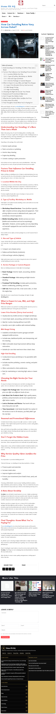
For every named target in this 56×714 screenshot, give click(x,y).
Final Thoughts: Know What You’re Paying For (18, 103)
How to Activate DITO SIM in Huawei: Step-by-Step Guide (49, 60)
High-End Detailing (12, 90)
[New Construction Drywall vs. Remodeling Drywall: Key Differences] (42, 66)
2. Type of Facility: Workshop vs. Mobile (19, 76)
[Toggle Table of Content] (35, 65)
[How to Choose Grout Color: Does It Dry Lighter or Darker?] (42, 112)
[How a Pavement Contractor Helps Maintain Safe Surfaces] (42, 84)
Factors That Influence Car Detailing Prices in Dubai (19, 72)
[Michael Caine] (2, 30)
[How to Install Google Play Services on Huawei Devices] (42, 91)
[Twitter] (7, 569)
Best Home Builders (33, 660)
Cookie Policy (27, 653)
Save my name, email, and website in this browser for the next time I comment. (17, 633)
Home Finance (4, 707)
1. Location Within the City (14, 74)
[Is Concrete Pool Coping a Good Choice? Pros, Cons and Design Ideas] (42, 38)
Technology (3, 703)
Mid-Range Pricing (12, 87)
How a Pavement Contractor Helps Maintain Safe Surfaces (49, 85)
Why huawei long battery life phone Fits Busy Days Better (49, 106)
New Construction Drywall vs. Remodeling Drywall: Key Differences (50, 68)
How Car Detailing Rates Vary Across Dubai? (37, 663)
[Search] (54, 5)
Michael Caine (7, 30)
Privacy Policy (15, 653)
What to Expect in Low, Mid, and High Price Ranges (19, 83)
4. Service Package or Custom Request (19, 81)
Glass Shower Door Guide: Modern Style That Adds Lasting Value (41, 670)
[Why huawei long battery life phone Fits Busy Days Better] (42, 105)
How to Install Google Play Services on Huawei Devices (49, 92)
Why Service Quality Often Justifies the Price (17, 98)
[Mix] (13, 569)
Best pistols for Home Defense (35, 668)
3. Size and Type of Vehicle (14, 79)
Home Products (4, 700)
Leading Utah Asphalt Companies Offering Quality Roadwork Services (49, 77)
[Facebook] (3, 569)
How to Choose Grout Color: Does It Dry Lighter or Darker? (49, 113)
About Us (4, 653)
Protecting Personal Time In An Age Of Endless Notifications (49, 99)
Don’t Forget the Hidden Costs (13, 96)
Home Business (4, 21)
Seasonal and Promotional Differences (15, 94)
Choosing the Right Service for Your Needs (16, 92)
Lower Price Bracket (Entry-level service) (19, 85)
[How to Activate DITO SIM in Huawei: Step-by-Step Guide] (42, 59)
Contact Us (9, 653)
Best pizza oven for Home (34, 665)
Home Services (4, 696)
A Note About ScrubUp (10, 100)
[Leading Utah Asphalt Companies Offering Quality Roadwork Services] (42, 74)
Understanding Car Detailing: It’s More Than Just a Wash (19, 69)
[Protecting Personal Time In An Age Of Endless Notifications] (42, 98)
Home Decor (3, 710)
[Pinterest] (10, 569)
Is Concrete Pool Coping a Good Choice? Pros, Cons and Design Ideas (49, 40)
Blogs (2, 693)
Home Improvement (5, 689)
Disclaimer (22, 653)
